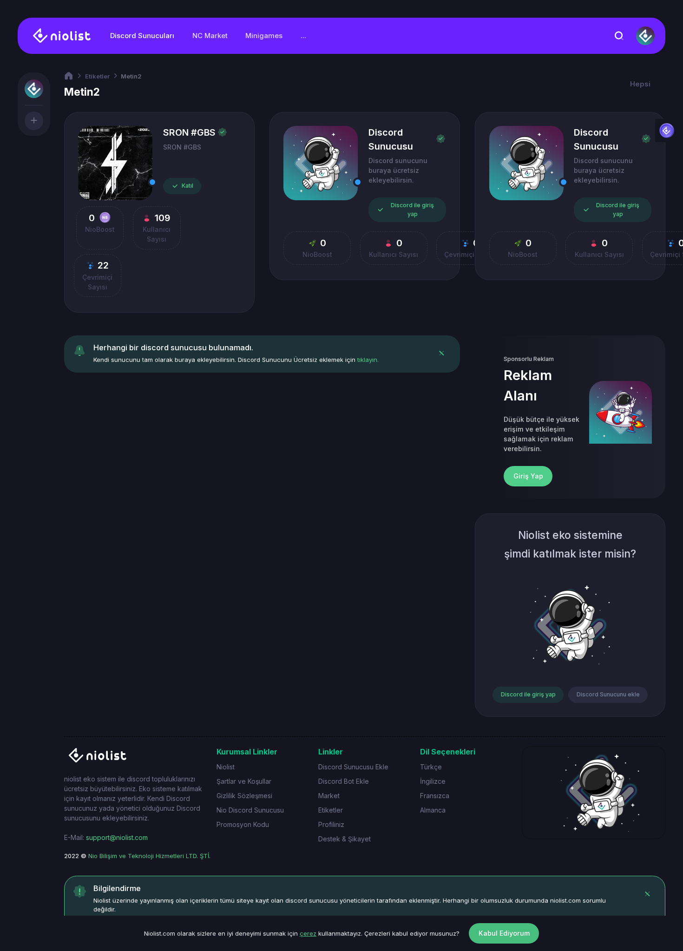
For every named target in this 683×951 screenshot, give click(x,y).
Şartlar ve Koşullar (244, 781)
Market (329, 796)
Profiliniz (331, 824)
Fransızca (434, 796)
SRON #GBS (189, 132)
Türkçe (431, 767)
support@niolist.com (117, 837)
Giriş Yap (528, 476)
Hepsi (640, 84)
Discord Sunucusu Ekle (353, 767)
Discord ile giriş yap (412, 209)
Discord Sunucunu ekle (608, 694)
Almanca (433, 810)
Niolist (226, 767)
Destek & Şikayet (344, 839)
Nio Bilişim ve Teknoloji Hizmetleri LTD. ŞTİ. (149, 855)
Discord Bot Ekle (343, 781)
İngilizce (433, 781)
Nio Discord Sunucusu (250, 810)
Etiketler (97, 76)
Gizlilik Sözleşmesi (244, 796)
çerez (308, 933)
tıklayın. (368, 359)
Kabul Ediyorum (504, 933)
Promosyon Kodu (243, 824)
